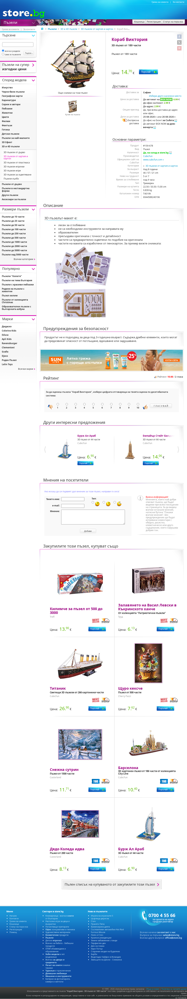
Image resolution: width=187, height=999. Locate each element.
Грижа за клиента (160, 2)
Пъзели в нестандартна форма (15, 189)
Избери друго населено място (165, 96)
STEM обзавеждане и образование (55, 950)
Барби (94, 954)
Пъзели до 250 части (14, 233)
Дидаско (7, 326)
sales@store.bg (171, 935)
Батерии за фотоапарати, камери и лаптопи (57, 980)
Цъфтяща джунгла (100, 918)
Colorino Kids (9, 330)
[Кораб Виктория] (73, 64)
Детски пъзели (10, 133)
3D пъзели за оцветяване (17, 174)
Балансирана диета (100, 926)
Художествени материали (57, 932)
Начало (13, 915)
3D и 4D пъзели (68, 29)
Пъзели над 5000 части (15, 254)
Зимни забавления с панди (104, 940)
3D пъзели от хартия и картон (97, 29)
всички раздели (12, 51)
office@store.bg (173, 937)
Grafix (5, 351)
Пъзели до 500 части (14, 237)
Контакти (14, 918)
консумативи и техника (60, 929)
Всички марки (25, 368)
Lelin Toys (7, 364)
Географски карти (12, 96)
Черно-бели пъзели (13, 91)
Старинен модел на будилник (105, 951)
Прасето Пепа (97, 924)
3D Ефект (7, 142)
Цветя (5, 117)
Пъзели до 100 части (14, 229)
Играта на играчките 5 (102, 915)
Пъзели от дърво (12, 184)
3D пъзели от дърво (14, 152)
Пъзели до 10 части (13, 216)
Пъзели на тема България (17, 280)
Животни (7, 112)
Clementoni (8, 347)
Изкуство (7, 87)
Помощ (13, 932)
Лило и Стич (97, 935)
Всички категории (23, 259)
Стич (93, 921)
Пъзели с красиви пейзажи (18, 284)
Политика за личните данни (173, 989)
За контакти (178, 2)
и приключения (58, 970)
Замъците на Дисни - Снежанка (106, 959)
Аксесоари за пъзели (14, 199)
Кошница (14, 924)
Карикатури (9, 100)
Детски (53, 940)
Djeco (5, 355)
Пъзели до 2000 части (14, 246)
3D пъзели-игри (12, 170)
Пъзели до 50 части (13, 225)
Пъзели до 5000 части (14, 250)
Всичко (54, 961)
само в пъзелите (13, 54)
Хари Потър (97, 948)
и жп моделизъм (55, 955)
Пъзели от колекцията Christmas (15, 301)
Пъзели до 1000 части (14, 241)
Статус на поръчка (18, 926)
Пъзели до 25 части (13, 220)
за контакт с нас (166, 932)
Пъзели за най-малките (16, 138)
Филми (6, 121)
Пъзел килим (10, 295)
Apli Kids (7, 339)
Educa (5, 334)
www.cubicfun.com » (153, 159)
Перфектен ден (98, 943)
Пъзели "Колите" (12, 276)
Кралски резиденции (101, 937)
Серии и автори (11, 104)
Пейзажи (7, 108)
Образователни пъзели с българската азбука (16, 308)
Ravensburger (9, 343)
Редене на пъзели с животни (13, 290)
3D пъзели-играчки (14, 166)
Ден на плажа (97, 945)
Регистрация (15, 929)
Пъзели (10, 22)
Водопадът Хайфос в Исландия (106, 956)
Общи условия (152, 989)
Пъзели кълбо (11, 178)
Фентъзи (7, 125)
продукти (56, 935)
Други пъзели (10, 195)
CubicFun (147, 156)
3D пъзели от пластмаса (17, 162)
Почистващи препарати (57, 926)
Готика (6, 129)
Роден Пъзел (9, 360)
